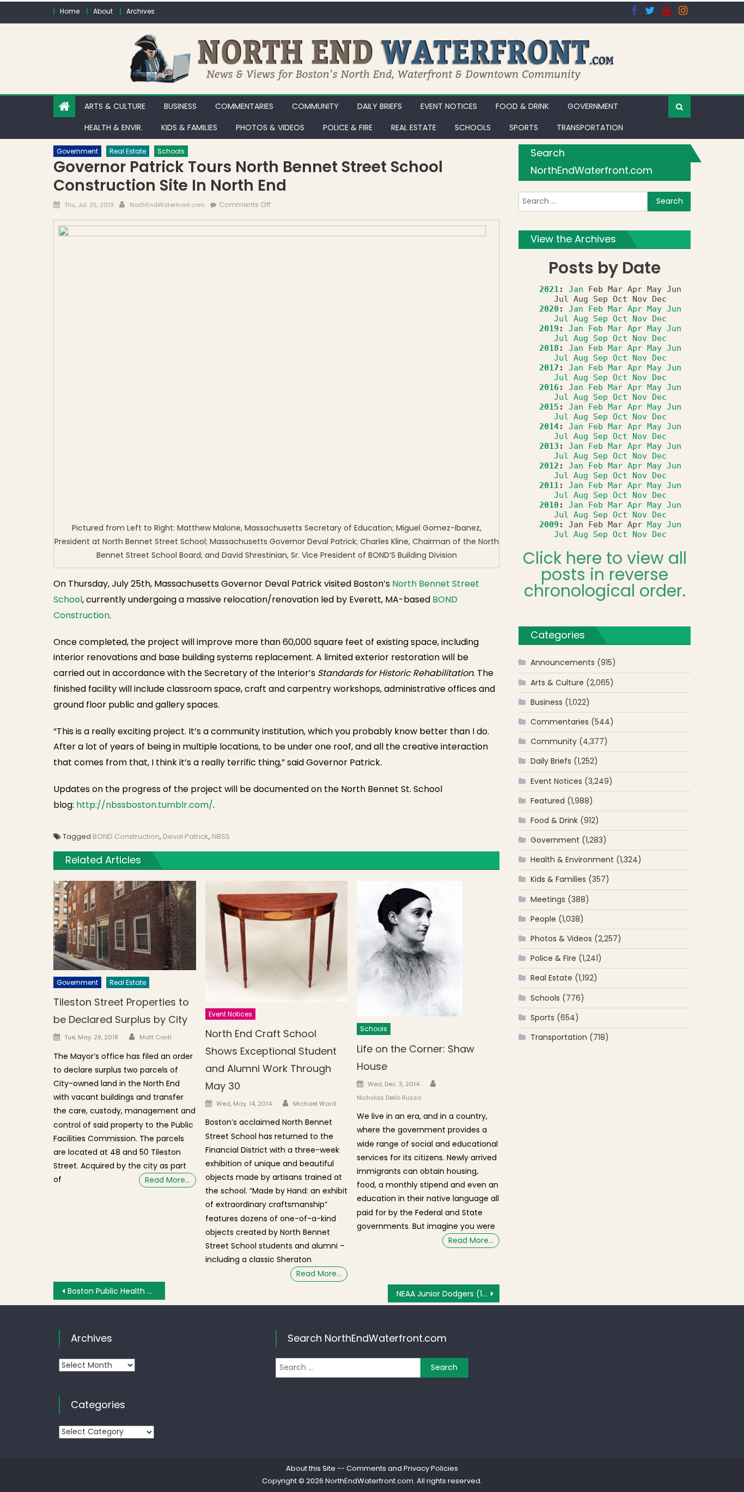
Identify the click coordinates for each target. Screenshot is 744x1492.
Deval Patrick (186, 836)
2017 (549, 368)
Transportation (590, 127)
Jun (674, 309)
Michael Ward (314, 1103)
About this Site (311, 1468)
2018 (549, 348)
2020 (549, 309)
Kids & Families (189, 127)
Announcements (562, 662)
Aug (581, 319)
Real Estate (413, 127)
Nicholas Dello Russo (389, 1097)
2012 (549, 466)
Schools (473, 127)
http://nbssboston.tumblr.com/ (144, 805)
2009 (549, 524)
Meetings (547, 899)
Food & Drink (522, 106)
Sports (523, 127)
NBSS (221, 836)
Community (315, 106)
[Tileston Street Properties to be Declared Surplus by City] (124, 925)
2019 (549, 328)
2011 (549, 485)
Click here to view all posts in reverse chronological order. (605, 574)
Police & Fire (348, 127)
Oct (620, 319)
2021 (549, 289)
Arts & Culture (114, 106)
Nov (639, 319)
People (543, 919)
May (654, 309)
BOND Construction (126, 836)
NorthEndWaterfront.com (167, 204)
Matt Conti (155, 1037)
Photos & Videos (270, 127)
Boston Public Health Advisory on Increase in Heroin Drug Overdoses (116, 1291)
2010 (549, 505)
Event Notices (448, 106)
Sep (600, 319)
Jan (576, 289)
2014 (549, 426)
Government (593, 106)
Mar (615, 309)
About (103, 11)
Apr (634, 309)
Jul (561, 319)
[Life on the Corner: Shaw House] (428, 948)
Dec (659, 319)
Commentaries (244, 106)
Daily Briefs (379, 106)
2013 (549, 446)
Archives (140, 11)
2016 (549, 387)
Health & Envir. (113, 127)
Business (180, 106)
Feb (595, 309)
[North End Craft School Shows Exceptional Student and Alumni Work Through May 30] (276, 941)
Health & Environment (572, 859)
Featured (547, 800)
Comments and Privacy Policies (402, 1468)
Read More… (167, 1179)
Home (70, 11)
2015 (549, 407)
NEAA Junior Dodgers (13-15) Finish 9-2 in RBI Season (448, 1293)
